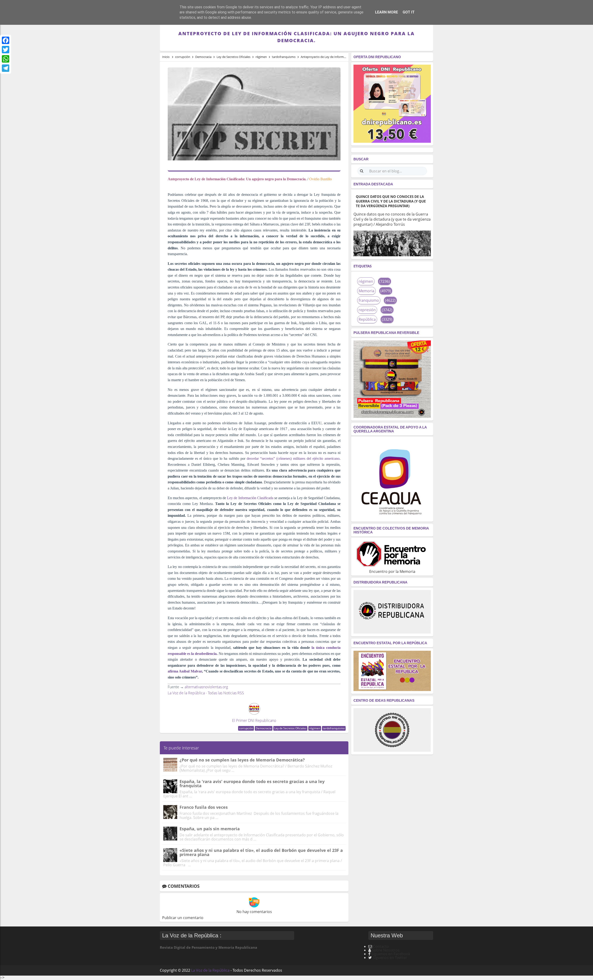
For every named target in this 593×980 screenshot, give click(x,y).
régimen (314, 728)
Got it (409, 12)
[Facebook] (5, 40)
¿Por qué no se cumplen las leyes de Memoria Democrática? (242, 760)
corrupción (246, 728)
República (367, 319)
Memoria (366, 290)
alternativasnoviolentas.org (206, 686)
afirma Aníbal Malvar (185, 671)
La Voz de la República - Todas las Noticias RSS (206, 692)
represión (367, 309)
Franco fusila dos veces (204, 807)
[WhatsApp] (5, 58)
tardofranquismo (334, 728)
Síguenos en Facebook (390, 953)
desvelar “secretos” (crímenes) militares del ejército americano (292, 458)
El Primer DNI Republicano (254, 720)
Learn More (386, 12)
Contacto (381, 946)
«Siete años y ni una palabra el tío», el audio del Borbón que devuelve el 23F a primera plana (261, 852)
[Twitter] (5, 49)
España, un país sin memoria (210, 828)
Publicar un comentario (182, 917)
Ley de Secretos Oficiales (290, 728)
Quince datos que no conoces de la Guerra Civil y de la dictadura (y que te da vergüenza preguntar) (391, 201)
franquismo (369, 300)
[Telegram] (5, 68)
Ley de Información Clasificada (249, 498)
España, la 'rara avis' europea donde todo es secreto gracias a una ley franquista (252, 783)
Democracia (263, 728)
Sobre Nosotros (386, 950)
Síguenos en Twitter (390, 957)
